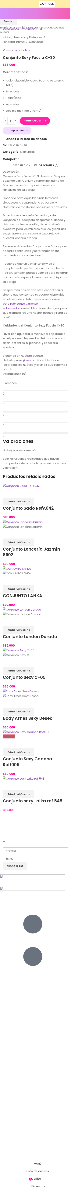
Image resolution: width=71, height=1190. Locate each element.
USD (51, 4)
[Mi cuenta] (62, 13)
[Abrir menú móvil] (4, 13)
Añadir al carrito (35, 120)
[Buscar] (68, 13)
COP (43, 4)
